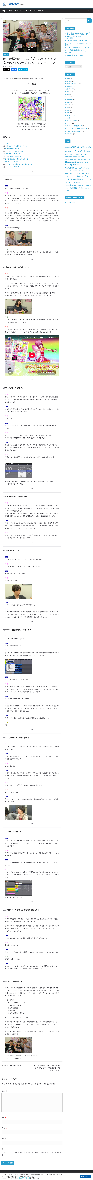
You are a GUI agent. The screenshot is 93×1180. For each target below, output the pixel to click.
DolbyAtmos (77, 156)
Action (69, 147)
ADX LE (68, 81)
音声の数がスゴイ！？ (12, 154)
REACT (88, 165)
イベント (69, 123)
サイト (3, 1138)
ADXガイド (18, 11)
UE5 (80, 168)
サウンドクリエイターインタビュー (76, 128)
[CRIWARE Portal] (3, 10)
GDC (74, 159)
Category (88, 151)
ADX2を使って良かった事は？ (15, 151)
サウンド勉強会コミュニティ (74, 131)
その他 (68, 118)
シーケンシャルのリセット (12, 1065)
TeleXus (68, 105)
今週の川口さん (75, 188)
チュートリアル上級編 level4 (74, 176)
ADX (67, 78)
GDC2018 (79, 159)
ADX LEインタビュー (72, 84)
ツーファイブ (80, 185)
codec (71, 154)
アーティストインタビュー (78, 173)
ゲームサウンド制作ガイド (74, 126)
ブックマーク (23, 70)
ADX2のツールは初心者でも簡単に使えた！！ (20, 164)
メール (4, 1128)
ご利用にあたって (71, 202)
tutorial (71, 167)
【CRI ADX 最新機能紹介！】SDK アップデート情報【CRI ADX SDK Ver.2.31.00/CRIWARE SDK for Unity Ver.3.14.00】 (77, 50)
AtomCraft (80, 151)
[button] (22, 10)
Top (67, 110)
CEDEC (67, 154)
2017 (66, 147)
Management (70, 162)
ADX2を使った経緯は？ (12, 149)
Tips (67, 107)
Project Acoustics (74, 165)
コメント (4, 1091)
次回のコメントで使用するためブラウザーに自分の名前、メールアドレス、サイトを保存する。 (31, 1153)
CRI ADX (75, 154)
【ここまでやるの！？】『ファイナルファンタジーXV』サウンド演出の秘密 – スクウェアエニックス (47, 1068)
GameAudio (69, 159)
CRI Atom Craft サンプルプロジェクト (78, 40)
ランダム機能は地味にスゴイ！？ (16, 156)
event (82, 156)
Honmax (84, 159)
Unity (67, 113)
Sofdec (68, 102)
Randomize (83, 165)
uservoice (68, 173)
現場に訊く (6, 54)
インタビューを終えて (12, 167)
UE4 (76, 168)
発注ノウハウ (85, 188)
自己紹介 (8, 143)
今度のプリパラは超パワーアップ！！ (17, 146)
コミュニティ (30, 11)
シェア (7, 70)
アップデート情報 (71, 121)
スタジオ (88, 173)
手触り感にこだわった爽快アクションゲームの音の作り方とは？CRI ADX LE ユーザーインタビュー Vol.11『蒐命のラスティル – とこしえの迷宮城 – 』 (78, 35)
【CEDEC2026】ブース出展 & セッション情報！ (78, 44)
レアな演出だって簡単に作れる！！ (16, 159)
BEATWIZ (69, 92)
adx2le (79, 147)
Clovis (68, 94)
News (10, 11)
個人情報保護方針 (24, 1178)
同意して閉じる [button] (85, 1176)
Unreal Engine (70, 115)
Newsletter (69, 99)
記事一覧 (41, 11)
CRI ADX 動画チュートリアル (75, 55)
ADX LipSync (70, 86)
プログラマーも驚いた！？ (12, 162)
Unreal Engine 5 (81, 171)
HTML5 (88, 159)
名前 (3, 1117)
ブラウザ (85, 185)
